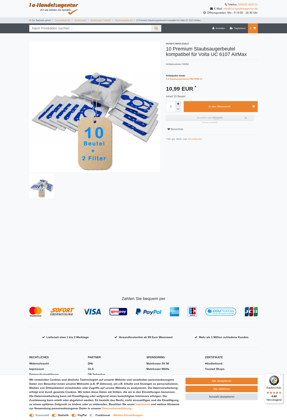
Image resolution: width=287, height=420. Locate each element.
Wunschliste (176, 129)
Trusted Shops (215, 368)
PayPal (82, 415)
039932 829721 (248, 4)
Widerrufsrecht (39, 363)
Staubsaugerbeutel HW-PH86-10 (185, 79)
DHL (91, 363)
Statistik (63, 415)
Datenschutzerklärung (44, 374)
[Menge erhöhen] (178, 104)
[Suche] (156, 28)
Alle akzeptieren (222, 380)
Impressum (36, 368)
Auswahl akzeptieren (221, 396)
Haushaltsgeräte (62, 20)
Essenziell (42, 415)
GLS (91, 368)
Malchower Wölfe (157, 368)
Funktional (102, 415)
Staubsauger (80, 20)
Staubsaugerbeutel (123, 20)
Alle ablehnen (221, 388)
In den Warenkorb (220, 106)
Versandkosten (194, 139)
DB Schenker (96, 374)
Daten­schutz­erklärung (116, 408)
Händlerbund (213, 363)
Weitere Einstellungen (128, 415)
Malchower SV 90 (157, 363)
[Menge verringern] (178, 109)
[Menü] (280, 375)
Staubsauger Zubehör (100, 20)
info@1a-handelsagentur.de (240, 8)
